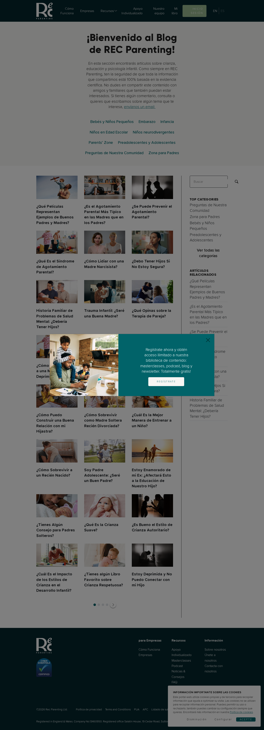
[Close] (208, 340)
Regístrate (166, 381)
